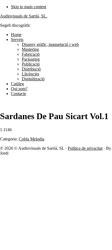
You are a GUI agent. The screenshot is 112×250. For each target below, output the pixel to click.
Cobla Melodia (31, 139)
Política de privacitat (85, 148)
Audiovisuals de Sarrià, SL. (23, 16)
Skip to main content (28, 6)
